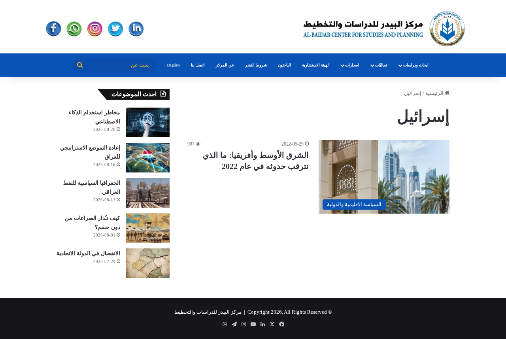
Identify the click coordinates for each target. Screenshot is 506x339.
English (173, 65)
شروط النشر (256, 65)
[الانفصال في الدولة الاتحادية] (148, 263)
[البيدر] (253, 26)
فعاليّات (381, 65)
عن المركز (225, 65)
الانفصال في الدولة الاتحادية (88, 253)
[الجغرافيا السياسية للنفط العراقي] (148, 193)
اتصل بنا (198, 65)
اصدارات (352, 65)
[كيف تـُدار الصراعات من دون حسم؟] (148, 228)
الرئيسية (435, 93)
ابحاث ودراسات (416, 65)
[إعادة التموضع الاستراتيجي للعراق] (148, 157)
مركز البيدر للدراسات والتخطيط (208, 312)
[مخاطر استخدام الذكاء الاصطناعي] (148, 122)
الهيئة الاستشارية (316, 65)
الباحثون (284, 65)
